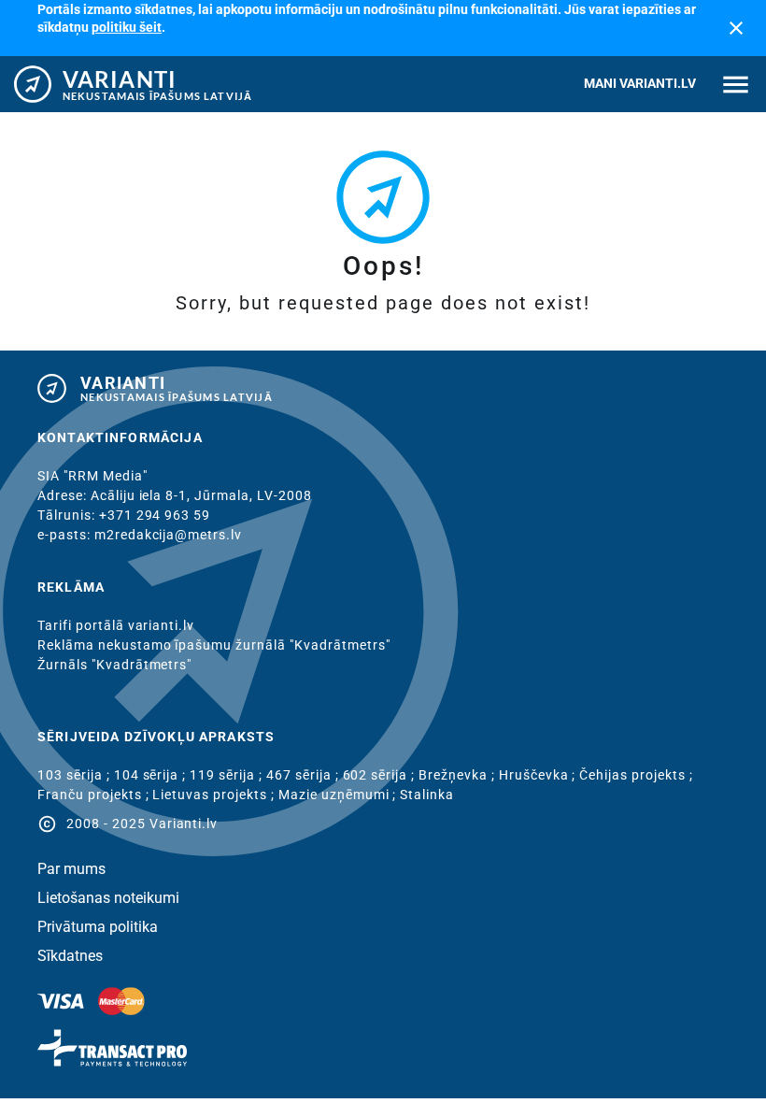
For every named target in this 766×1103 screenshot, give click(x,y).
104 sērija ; (152, 774)
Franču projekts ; (94, 794)
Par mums (71, 869)
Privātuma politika (97, 927)
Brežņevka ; (458, 774)
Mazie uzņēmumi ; (339, 794)
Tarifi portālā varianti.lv (115, 625)
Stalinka (427, 794)
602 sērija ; (381, 774)
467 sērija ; (304, 774)
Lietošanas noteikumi (108, 898)
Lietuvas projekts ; (214, 794)
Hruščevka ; (539, 774)
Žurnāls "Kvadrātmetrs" (114, 664)
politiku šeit (127, 27)
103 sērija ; (75, 774)
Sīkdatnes (70, 956)
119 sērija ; (228, 774)
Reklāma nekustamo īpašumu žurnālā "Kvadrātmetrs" (213, 644)
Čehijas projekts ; (635, 774)
